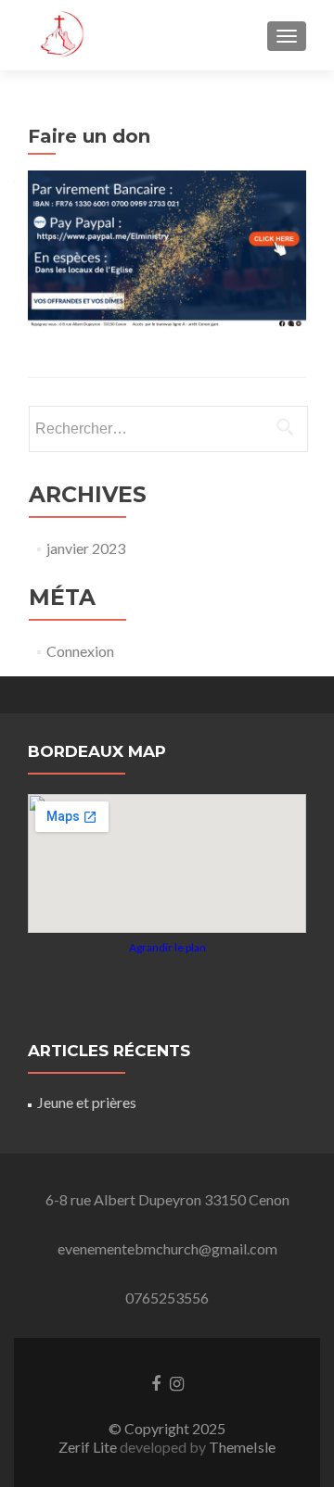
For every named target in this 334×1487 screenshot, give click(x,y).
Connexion (80, 651)
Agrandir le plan (167, 947)
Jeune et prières (86, 1102)
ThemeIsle (242, 1446)
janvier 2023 (85, 548)
